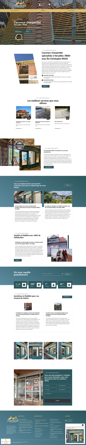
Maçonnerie (43, 10)
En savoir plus (18, 128)
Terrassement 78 (37, 436)
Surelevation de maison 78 (60, 121)
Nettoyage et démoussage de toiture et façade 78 (56, 430)
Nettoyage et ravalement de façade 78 (56, 422)
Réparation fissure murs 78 (54, 419)
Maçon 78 (51, 424)
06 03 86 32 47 (66, 5)
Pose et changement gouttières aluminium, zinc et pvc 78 (56, 434)
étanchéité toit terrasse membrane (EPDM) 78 (41, 426)
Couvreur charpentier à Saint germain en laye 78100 (25, 430)
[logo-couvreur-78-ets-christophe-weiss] (20, 4)
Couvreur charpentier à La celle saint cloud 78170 (25, 428)
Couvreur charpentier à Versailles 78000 (25, 432)
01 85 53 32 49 (66, 3)
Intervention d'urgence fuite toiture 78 (56, 431)
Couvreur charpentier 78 (15, 10)
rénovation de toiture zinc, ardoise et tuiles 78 (41, 424)
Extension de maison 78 (39, 433)
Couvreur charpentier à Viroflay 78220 (25, 424)
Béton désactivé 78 (39, 121)
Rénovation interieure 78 (54, 427)
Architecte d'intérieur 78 (54, 437)
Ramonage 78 (37, 421)
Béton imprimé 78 (38, 431)
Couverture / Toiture (71, 10)
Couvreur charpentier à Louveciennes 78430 (26, 422)
